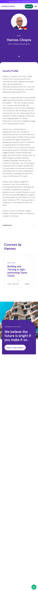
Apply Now (29, 6)
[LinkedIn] (19, 56)
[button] (36, 6)
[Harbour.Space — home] (8, 6)
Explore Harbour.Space (15, 347)
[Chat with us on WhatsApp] (34, 587)
